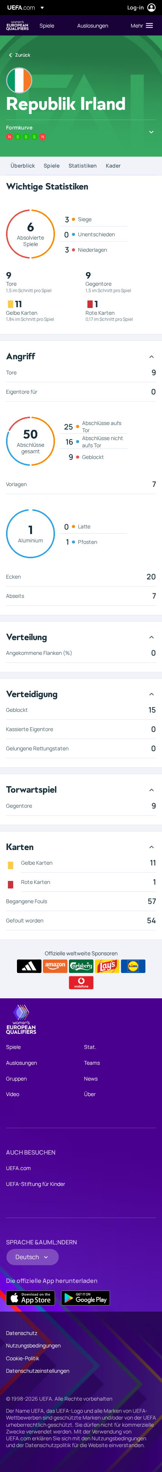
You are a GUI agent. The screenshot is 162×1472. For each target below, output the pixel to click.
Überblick (23, 165)
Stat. (90, 1046)
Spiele (52, 165)
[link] (47, 25)
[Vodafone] (81, 983)
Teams (92, 1062)
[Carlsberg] (81, 966)
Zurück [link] (22, 55)
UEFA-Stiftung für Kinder (35, 1183)
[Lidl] (133, 966)
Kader (113, 165)
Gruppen (16, 1078)
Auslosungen (21, 1062)
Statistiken (83, 165)
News (91, 1078)
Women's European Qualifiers (17, 25)
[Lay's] (107, 966)
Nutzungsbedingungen (33, 1345)
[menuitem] (52, 25)
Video (12, 1094)
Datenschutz (21, 1333)
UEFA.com (18, 1168)
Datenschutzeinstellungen (37, 1370)
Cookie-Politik (22, 1358)
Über (90, 1094)
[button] (140, 25)
